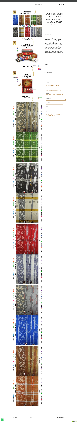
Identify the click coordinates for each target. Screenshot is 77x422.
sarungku (38, 4)
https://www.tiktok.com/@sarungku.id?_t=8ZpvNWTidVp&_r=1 (54, 115)
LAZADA (31, 417)
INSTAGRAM (15, 417)
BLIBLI (31, 416)
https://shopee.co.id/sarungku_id (53, 85)
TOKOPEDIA (15, 416)
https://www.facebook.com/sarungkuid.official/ (56, 99)
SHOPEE (14, 419)
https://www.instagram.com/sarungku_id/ (54, 103)
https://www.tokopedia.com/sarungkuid (54, 90)
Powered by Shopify (60, 417)
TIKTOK (31, 419)
